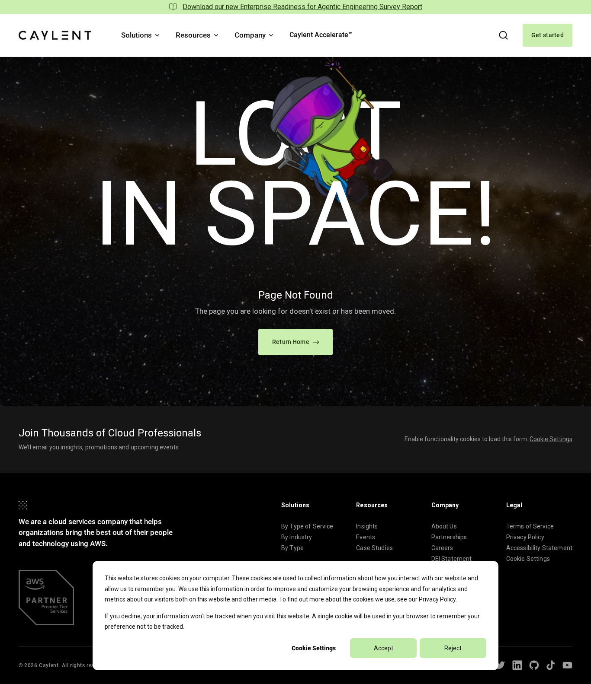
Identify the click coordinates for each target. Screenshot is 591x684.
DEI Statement (451, 558)
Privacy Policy (437, 599)
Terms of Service (530, 526)
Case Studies (374, 547)
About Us (444, 526)
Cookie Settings (314, 648)
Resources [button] (193, 35)
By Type (292, 547)
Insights (367, 526)
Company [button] (250, 35)
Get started (547, 35)
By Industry (296, 537)
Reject (453, 648)
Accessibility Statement (539, 547)
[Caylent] (55, 35)
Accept (383, 648)
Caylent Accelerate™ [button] (321, 35)
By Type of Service (307, 526)
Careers (442, 547)
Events (365, 537)
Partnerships (449, 537)
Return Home (290, 341)
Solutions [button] (136, 35)
